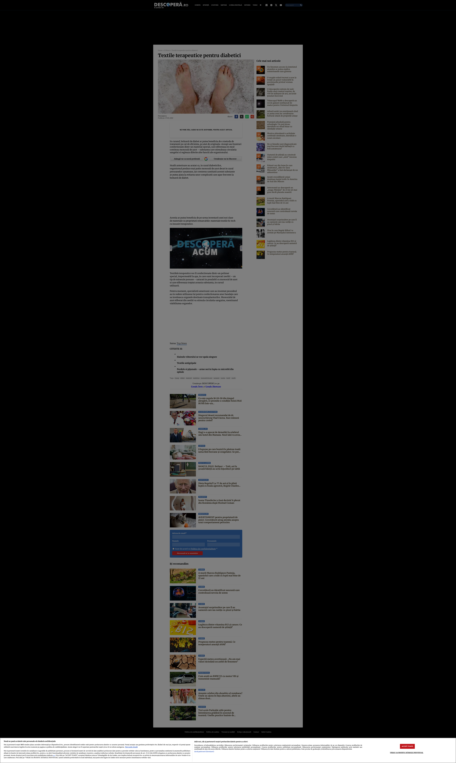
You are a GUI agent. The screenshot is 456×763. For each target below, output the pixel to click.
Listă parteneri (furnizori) (204, 751)
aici (54, 755)
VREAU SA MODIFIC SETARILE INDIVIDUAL (406, 753)
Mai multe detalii (131, 747)
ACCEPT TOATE (407, 746)
